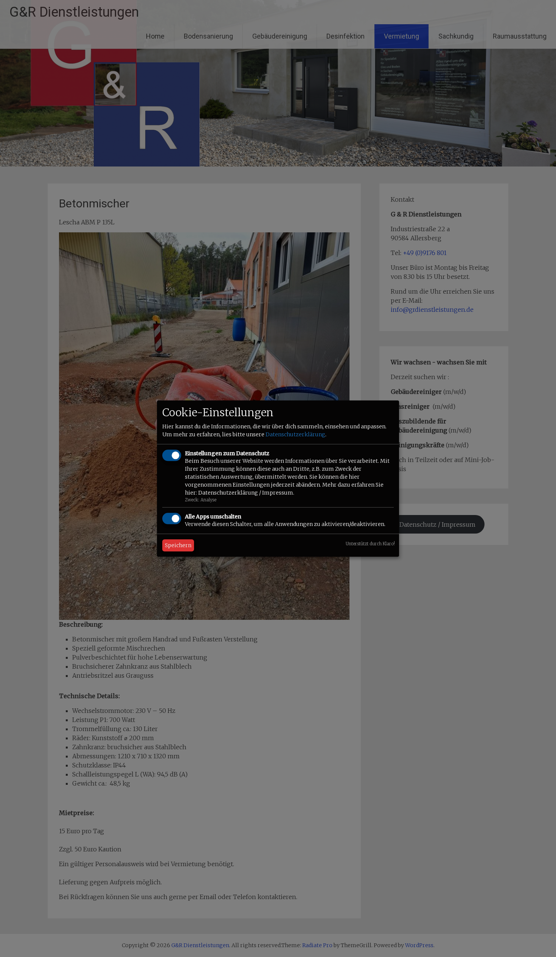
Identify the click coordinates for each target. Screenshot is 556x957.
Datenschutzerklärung (295, 434)
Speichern (178, 545)
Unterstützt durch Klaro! (370, 543)
